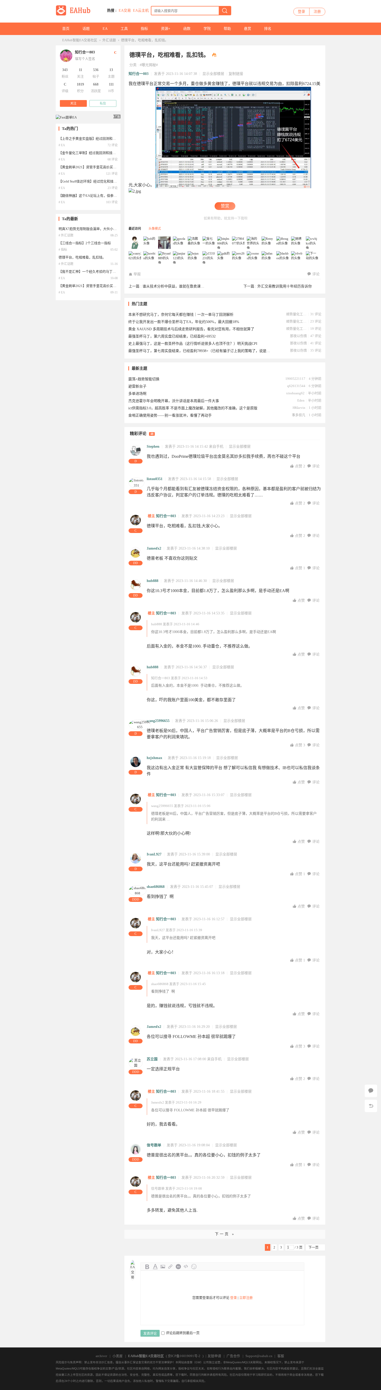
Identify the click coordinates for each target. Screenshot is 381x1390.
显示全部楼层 (213, 74)
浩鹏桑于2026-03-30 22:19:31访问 (194, 242)
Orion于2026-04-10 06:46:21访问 (164, 242)
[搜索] (225, 10)
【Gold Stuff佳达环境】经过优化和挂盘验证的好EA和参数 (102, 181)
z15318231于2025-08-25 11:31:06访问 (208, 257)
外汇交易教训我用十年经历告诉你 (284, 286)
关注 (73, 103)
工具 (124, 29)
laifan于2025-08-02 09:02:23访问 (268, 257)
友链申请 (214, 1356)
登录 (301, 11)
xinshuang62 (295, 393)
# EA (62, 145)
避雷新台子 (137, 386)
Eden (301, 400)
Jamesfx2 (154, 548)
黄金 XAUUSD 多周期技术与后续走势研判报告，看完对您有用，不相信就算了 (191, 329)
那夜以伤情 (298, 336)
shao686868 (156, 887)
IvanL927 (154, 854)
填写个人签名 (85, 59)
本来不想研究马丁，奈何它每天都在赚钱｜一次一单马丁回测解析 (181, 315)
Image (162, 1266)
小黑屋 (117, 1356)
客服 (280, 1356)
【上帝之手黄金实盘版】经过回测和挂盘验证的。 (96, 139)
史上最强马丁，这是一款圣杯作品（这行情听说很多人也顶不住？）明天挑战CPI (192, 344)
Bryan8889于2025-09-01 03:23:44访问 (164, 257)
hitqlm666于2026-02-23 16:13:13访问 (223, 242)
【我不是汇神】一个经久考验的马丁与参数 (91, 271)
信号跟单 (154, 1145)
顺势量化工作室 (296, 314)
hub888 (152, 581)
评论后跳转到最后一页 (183, 1333)
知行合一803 (139, 74)
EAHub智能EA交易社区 (79, 40)
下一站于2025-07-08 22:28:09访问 (312, 257)
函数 (186, 29)
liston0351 (155, 479)
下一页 (313, 1247)
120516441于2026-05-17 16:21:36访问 (135, 242)
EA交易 (125, 10)
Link (170, 1266)
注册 (317, 11)
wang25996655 (158, 721)
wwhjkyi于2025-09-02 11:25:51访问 (312, 242)
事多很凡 (298, 415)
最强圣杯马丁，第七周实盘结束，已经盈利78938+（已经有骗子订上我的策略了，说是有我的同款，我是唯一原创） (199, 351)
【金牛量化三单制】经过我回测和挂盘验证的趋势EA (98, 153)
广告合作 (233, 1356)
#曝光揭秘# (149, 65)
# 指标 (63, 249)
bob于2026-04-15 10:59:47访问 (149, 242)
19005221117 (295, 379)
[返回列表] (371, 1106)
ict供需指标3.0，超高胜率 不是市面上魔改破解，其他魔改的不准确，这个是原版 (192, 408)
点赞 (300, 466)
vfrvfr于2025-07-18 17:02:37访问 (297, 257)
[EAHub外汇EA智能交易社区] (75, 15)
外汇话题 (109, 40)
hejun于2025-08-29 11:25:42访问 (194, 257)
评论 (316, 274)
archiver (101, 1356)
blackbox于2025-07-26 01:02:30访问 (282, 257)
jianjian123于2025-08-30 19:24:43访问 (179, 257)
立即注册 (246, 1298)
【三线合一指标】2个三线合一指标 (85, 243)
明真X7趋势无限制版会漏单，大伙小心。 (89, 229)
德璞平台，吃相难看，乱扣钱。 (144, 40)
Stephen (153, 446)
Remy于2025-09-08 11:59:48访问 (268, 242)
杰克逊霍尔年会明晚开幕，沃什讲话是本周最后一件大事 (173, 401)
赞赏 (225, 206)
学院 (207, 29)
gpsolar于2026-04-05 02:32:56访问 (179, 242)
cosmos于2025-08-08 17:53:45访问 (253, 257)
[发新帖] (137, 1247)
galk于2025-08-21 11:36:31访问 (223, 257)
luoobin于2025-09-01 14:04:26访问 (149, 257)
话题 (86, 29)
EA (105, 29)
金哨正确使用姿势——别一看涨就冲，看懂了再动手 (170, 415)
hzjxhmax (154, 758)
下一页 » (225, 1234)
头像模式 (155, 228)
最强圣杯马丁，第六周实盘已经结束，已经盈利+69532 (172, 336)
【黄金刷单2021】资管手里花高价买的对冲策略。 (96, 167)
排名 (267, 29)
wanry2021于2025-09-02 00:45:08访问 (135, 257)
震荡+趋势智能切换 (143, 379)
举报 (137, 274)
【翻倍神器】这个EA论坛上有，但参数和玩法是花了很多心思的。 (108, 196)
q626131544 (296, 386)
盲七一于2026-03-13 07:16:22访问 (208, 242)
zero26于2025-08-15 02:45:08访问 (238, 257)
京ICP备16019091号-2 (184, 1356)
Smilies (193, 1266)
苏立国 (152, 1059)
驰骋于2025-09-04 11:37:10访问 (297, 242)
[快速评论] (371, 1091)
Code (186, 1266)
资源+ (165, 29)
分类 (133, 65)
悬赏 (247, 29)
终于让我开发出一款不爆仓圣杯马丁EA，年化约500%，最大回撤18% (183, 322)
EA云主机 (141, 10)
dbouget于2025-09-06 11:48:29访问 (282, 242)
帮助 (227, 29)
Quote (178, 1266)
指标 (144, 29)
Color (155, 1266)
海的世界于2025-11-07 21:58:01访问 (253, 242)
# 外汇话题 (66, 235)
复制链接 (236, 74)
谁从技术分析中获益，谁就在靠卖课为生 (175, 286)
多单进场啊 (137, 394)
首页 (65, 29)
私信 (103, 103)
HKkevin (299, 408)
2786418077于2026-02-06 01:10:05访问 (238, 242)
